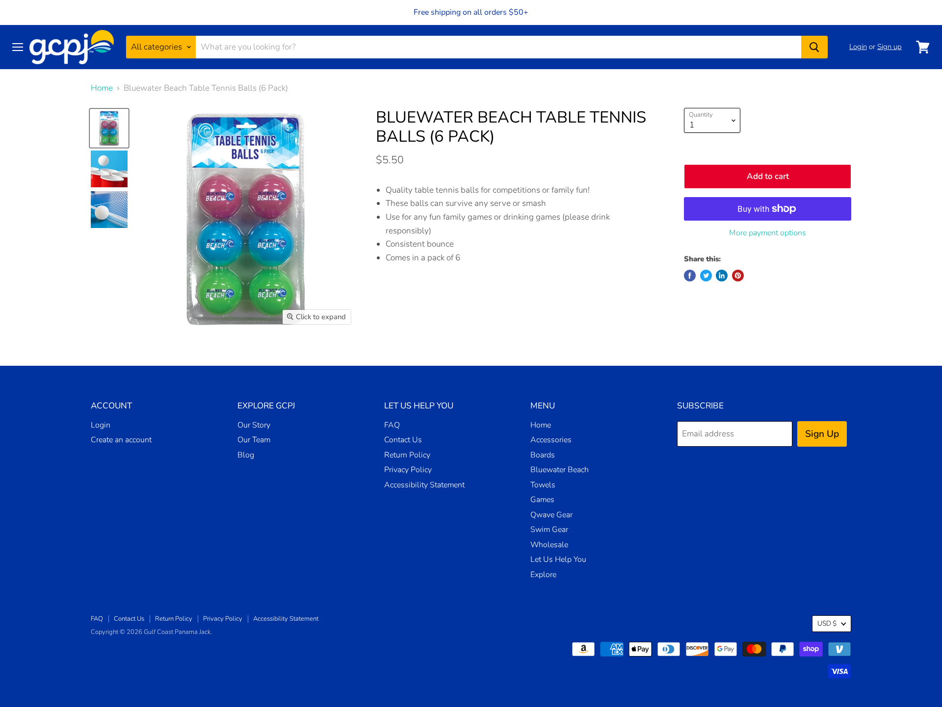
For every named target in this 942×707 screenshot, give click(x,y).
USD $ (827, 623)
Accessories (551, 439)
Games (542, 499)
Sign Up (822, 434)
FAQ (392, 425)
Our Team (253, 439)
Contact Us (403, 439)
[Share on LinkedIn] (722, 275)
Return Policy (407, 455)
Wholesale (549, 544)
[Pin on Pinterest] (738, 275)
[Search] (814, 47)
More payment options (767, 232)
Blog (245, 455)
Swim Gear (549, 529)
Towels (542, 485)
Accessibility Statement (424, 485)
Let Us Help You (558, 559)
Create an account (121, 439)
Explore (543, 574)
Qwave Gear (551, 514)
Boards (542, 455)
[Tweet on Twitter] (706, 275)
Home (102, 88)
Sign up (889, 46)
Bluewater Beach (559, 469)
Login (858, 46)
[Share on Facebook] (690, 275)
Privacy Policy (408, 469)
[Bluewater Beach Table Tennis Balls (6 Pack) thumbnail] (109, 128)
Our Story (253, 425)
